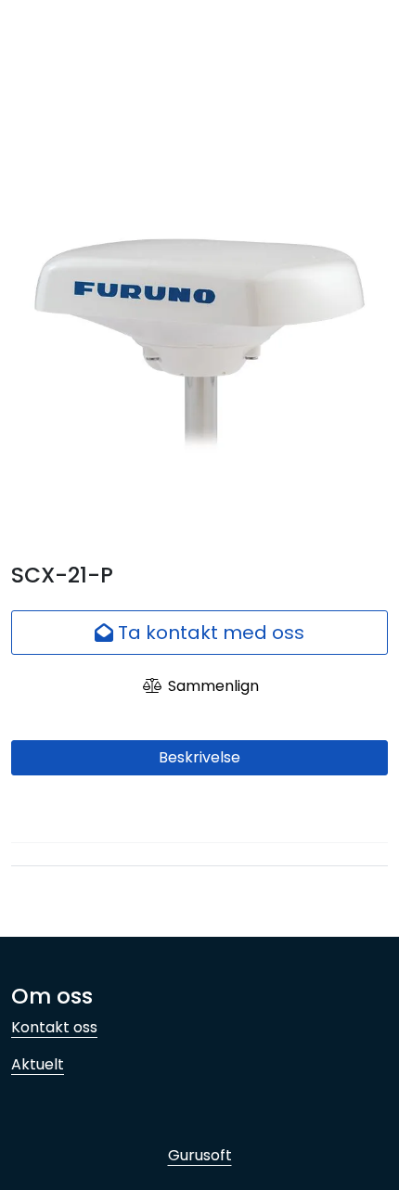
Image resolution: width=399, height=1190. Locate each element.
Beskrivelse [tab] (199, 757)
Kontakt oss (54, 1027)
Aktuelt (37, 1064)
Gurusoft (200, 1155)
